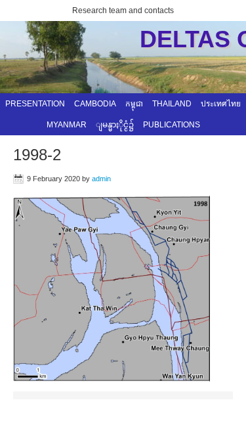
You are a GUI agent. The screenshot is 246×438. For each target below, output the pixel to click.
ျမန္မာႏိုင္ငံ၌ (115, 124)
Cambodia (95, 103)
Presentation (35, 103)
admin (101, 179)
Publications (171, 124)
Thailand (172, 103)
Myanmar (67, 124)
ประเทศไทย (221, 103)
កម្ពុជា (134, 103)
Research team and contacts (123, 10)
